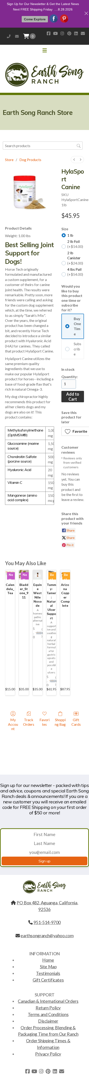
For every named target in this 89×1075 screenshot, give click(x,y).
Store (9, 159)
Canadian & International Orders (48, 1001)
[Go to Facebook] (48, 33)
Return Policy (48, 1007)
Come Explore (35, 19)
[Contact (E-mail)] (82, 33)
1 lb (70, 235)
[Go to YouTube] (55, 33)
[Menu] (44, 50)
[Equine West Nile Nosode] (37, 575)
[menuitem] (74, 159)
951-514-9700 (8, 36)
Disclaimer (48, 1021)
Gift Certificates (48, 979)
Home (48, 960)
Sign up (44, 861)
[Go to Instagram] (62, 33)
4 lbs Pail (75, 271)
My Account (13, 724)
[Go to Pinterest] (69, 33)
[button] (33, 36)
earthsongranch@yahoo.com (17, 36)
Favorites (44, 722)
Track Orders (28, 722)
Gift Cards (76, 722)
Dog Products (30, 159)
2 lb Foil (75, 244)
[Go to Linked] (76, 33)
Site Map (48, 966)
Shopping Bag (60, 722)
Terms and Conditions (48, 1014)
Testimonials (48, 973)
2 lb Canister (75, 258)
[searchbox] (43, 145)
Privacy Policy (48, 1053)
